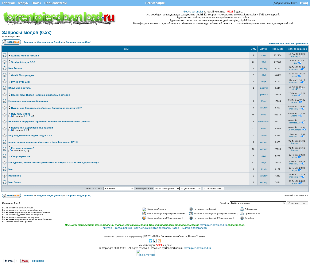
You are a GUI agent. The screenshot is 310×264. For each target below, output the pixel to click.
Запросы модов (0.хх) (26, 32)
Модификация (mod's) (50, 42)
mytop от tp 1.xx (20, 82)
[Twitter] (150, 240)
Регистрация (155, 3)
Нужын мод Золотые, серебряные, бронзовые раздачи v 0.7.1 (46, 108)
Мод (10, 169)
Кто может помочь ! (22, 148)
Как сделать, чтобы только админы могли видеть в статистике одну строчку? (53, 162)
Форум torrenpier (193, 11)
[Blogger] (159, 240)
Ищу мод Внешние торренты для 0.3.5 (30, 135)
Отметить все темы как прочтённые (288, 43)
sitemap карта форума (117, 228)
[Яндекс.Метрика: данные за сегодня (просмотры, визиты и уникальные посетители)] (145, 253)
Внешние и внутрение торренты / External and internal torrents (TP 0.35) (49, 121)
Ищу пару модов (20, 113)
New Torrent (15, 68)
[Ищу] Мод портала (19, 88)
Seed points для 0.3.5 (23, 62)
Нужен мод (14, 175)
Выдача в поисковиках (194, 228)
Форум (23, 3)
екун (263, 55)
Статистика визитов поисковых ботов (156, 228)
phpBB (117, 236)
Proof (264, 101)
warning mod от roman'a (25, 55)
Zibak (264, 169)
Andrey (294, 56)
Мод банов (14, 182)
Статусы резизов (21, 156)
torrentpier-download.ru (213, 225)
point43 (264, 88)
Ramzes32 (294, 123)
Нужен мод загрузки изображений (28, 101)
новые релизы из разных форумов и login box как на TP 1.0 (43, 142)
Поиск (36, 3)
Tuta (294, 63)
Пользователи (55, 3)
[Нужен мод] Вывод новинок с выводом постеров (40, 95)
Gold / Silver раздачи (23, 75)
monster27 (294, 69)
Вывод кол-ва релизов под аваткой (32, 127)
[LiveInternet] (155, 240)
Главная (8, 3)
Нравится (38, 260)
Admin (294, 102)
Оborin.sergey (294, 130)
